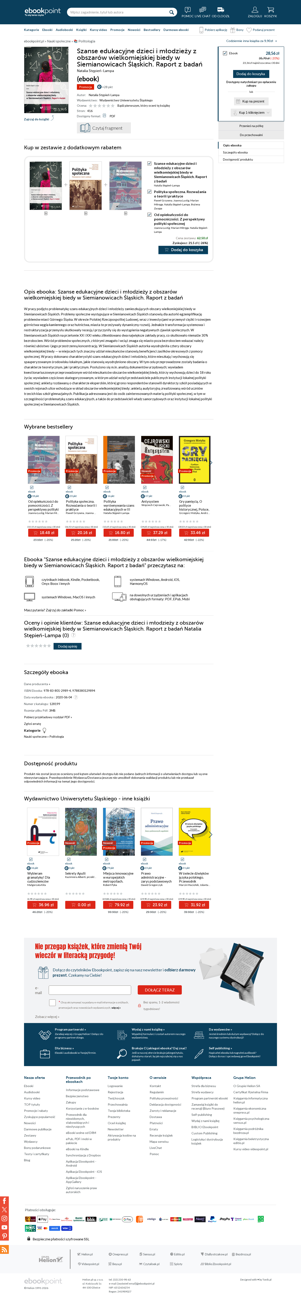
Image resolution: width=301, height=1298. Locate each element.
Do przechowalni (251, 135)
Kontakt (155, 1086)
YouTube (4, 1227)
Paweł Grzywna (163, 200)
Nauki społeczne (35, 736)
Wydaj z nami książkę (205, 1121)
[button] (211, 463)
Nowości (134, 30)
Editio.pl (179, 1254)
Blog (27, 1160)
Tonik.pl (266, 1279)
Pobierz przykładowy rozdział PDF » (48, 717)
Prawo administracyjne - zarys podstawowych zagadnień (156, 879)
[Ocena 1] (91, 106)
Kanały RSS (4, 1249)
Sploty (178, 1264)
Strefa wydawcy (202, 1092)
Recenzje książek (161, 1135)
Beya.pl (117, 1264)
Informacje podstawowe (82, 1090)
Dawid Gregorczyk (152, 885)
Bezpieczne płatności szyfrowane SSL (61, 1239)
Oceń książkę (117, 1123)
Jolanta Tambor (209, 885)
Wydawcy (30, 1141)
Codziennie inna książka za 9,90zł (249, 41)
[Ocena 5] (108, 106)
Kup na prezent (253, 101)
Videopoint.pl (90, 1264)
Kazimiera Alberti (75, 877)
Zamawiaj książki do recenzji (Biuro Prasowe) (208, 1106)
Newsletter (116, 1129)
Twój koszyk (116, 1098)
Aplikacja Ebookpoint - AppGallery (81, 1180)
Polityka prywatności (164, 1098)
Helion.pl (87, 1254)
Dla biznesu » (64, 1048)
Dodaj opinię (67, 646)
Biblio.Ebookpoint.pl (218, 1264)
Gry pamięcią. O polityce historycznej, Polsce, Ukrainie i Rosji (194, 507)
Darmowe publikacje (38, 1129)
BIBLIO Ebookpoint (204, 1127)
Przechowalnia (118, 1104)
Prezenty (114, 1117)
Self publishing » (220, 1048)
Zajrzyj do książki (36, 119)
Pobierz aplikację (216, 30)
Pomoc (79, 610)
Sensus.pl (149, 1254)
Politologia (56, 736)
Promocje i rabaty (36, 1110)
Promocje (117, 30)
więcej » (116, 1007)
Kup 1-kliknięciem (252, 112)
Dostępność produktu (238, 159)
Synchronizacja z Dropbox (83, 1155)
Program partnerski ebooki (209, 1098)
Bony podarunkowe (37, 1148)
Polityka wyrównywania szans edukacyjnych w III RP (119, 507)
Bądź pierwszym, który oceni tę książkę (143, 105)
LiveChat (156, 1148)
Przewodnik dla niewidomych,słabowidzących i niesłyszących (77, 1120)
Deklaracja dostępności (165, 1104)
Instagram (4, 1218)
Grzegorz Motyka (189, 513)
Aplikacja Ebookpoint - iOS (84, 1171)
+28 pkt (107, 87)
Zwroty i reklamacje (163, 1110)
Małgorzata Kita (36, 885)
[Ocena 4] (104, 106)
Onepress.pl (120, 1254)
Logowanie (115, 1086)
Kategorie (31, 30)
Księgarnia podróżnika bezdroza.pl (248, 1131)
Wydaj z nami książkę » (148, 1029)
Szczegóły (235, 152)
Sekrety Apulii (75, 873)
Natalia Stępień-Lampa (104, 95)
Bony (239, 30)
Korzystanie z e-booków (82, 1108)
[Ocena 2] (95, 106)
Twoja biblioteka (119, 1110)
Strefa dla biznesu (203, 1086)
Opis (232, 145)
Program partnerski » (70, 1029)
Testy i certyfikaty (36, 1154)
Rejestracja (115, 1092)
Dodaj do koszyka (250, 74)
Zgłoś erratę (32, 724)
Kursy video (98, 30)
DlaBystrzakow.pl (216, 1254)
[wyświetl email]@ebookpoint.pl (135, 1283)
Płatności (156, 1123)
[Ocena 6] (113, 106)
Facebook (4, 1200)
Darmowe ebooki (176, 30)
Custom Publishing (204, 1133)
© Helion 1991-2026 (36, 1288)
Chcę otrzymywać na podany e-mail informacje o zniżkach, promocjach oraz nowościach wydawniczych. (94, 1004)
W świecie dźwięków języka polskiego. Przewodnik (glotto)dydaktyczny (194, 879)
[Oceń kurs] (38, 646)
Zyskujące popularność (39, 1117)
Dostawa (156, 1117)
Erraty (154, 1129)
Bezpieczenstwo (77, 1096)
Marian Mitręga (180, 227)
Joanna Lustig (181, 200)
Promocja (85, 87)
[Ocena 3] (99, 106)
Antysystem (150, 501)
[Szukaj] (171, 12)
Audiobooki (64, 30)
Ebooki (47, 30)
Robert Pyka (110, 885)
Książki (81, 30)
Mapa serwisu (159, 1141)
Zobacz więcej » (47, 1016)
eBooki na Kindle (77, 1149)
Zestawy (30, 1135)
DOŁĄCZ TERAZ (160, 989)
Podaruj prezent (264, 30)
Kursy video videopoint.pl (250, 1149)
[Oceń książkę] (102, 105)
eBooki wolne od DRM (81, 1133)
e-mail (38, 990)
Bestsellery (152, 30)
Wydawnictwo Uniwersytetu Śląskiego (126, 100)
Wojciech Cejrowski (153, 505)
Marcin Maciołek (189, 885)
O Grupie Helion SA (246, 1086)
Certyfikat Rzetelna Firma (250, 1092)
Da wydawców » (220, 1029)
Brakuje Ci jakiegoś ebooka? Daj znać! (159, 1048)
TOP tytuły (32, 1104)
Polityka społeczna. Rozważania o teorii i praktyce (180, 193)
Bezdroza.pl (243, 1254)
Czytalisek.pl (151, 1264)
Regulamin (157, 1092)
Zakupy (71, 1102)
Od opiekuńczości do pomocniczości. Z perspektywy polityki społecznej (179, 218)
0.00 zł (84, 905)
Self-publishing (201, 1114)
